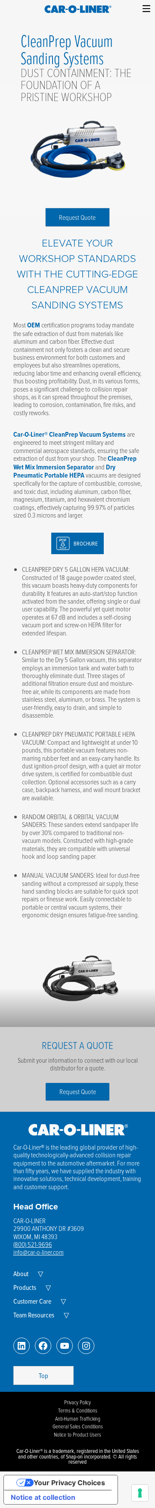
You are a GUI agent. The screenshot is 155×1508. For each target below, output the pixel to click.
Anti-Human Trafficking (77, 1418)
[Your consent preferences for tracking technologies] (140, 1493)
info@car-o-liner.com (38, 1252)
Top (43, 1375)
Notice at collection (43, 1497)
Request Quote (77, 217)
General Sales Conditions (78, 1426)
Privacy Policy (77, 1402)
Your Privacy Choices (69, 1482)
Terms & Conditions (77, 1410)
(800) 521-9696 (32, 1244)
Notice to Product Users (77, 1434)
